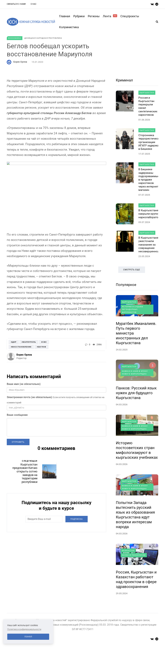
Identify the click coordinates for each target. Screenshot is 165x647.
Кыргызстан (147, 92)
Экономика (14, 38)
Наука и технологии (134, 555)
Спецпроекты (129, 16)
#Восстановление (21, 347)
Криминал (124, 80)
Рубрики (79, 16)
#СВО (44, 342)
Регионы (94, 16)
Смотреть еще (131, 270)
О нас (33, 4)
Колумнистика (69, 27)
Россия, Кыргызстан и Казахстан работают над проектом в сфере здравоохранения (136, 579)
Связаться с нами (16, 4)
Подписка (76, 519)
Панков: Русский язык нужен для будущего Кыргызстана (136, 393)
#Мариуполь (29, 342)
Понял (28, 637)
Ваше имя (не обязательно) (24, 384)
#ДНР (13, 342)
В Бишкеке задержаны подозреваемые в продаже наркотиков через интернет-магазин (148, 179)
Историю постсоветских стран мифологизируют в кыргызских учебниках (137, 450)
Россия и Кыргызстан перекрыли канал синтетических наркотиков (147, 106)
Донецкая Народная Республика (43, 38)
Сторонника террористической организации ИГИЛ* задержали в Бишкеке (150, 142)
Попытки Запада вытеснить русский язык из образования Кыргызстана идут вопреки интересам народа (135, 514)
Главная (64, 16)
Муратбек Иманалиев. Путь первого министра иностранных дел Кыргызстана (136, 333)
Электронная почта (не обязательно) (29, 397)
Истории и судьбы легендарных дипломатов (132, 309)
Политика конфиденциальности (24, 629)
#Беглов (41, 347)
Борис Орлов (20, 62)
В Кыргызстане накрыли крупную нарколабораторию (151, 214)
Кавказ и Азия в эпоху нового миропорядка (135, 372)
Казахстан (128, 550)
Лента (109, 16)
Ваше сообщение (17, 414)
